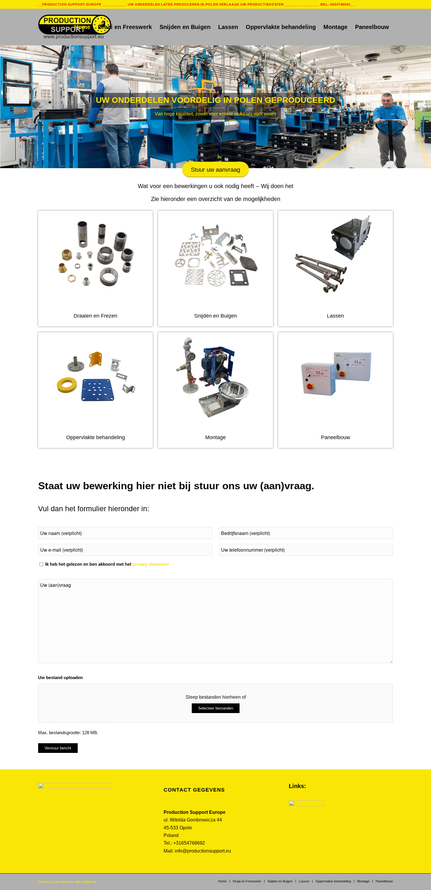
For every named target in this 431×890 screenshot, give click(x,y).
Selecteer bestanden (215, 708)
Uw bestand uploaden (60, 677)
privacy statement (151, 564)
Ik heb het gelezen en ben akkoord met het (107, 564)
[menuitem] (82, 27)
